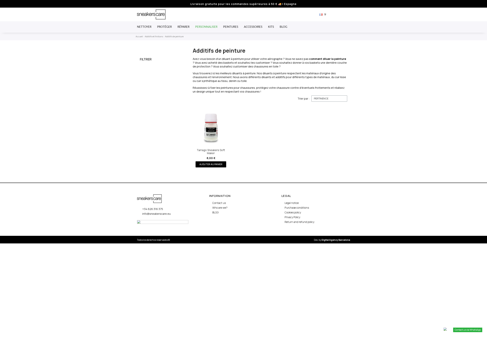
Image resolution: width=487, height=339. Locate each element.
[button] (335, 14)
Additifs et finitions (154, 36)
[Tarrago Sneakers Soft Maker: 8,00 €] (211, 136)
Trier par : (304, 98)
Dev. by (332, 240)
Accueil (139, 36)
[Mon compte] (342, 14)
